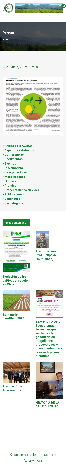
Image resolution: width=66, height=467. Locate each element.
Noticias (10, 181)
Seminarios (12, 199)
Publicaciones (14, 194)
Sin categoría (14, 203)
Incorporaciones (16, 172)
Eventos (10, 163)
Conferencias (14, 154)
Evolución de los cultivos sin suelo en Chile (15, 280)
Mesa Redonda (15, 176)
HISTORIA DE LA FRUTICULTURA (47, 404)
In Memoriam (14, 168)
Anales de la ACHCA (18, 146)
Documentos (14, 159)
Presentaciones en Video (22, 190)
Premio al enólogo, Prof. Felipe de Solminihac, (49, 255)
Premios (10, 185)
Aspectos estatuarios (20, 150)
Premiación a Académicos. (12, 388)
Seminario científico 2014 (13, 316)
